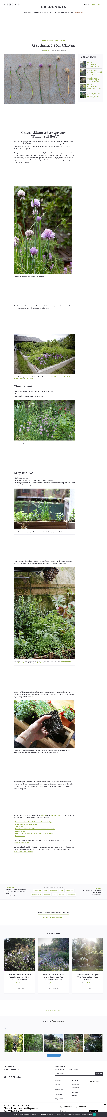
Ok (94, 1114)
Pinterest (76, 1084)
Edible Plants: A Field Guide (23, 852)
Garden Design (69, 890)
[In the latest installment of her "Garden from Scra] (53, 1043)
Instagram (76, 1087)
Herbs (54, 894)
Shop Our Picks (62, 12)
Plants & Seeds (37, 890)
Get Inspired (27, 12)
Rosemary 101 (20, 836)
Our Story (71, 12)
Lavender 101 (20, 831)
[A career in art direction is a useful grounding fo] (93, 1043)
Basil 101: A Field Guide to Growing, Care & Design (33, 822)
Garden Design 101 (38, 12)
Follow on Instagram (54, 1055)
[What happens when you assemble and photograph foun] (33, 1043)
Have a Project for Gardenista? (59, 1099)
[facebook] (13, 4)
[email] (18, 4)
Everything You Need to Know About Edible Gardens (34, 833)
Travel (46, 12)
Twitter (76, 1092)
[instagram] (10, 4)
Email (75, 1095)
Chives (45, 890)
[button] (86, 4)
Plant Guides (62, 894)
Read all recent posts (53, 1010)
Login (99, 4)
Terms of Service (59, 1089)
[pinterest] (7, 4)
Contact (57, 1087)
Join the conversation (54, 917)
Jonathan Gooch (41, 662)
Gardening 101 (47, 894)
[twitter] (15, 4)
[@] (8, 1030)
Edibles (43, 815)
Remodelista (79, 12)
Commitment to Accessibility (59, 1095)
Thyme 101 (19, 826)
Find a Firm (53, 12)
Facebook (76, 1089)
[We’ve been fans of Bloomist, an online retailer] (14, 1043)
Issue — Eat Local (60, 40)
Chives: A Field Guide (21, 843)
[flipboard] (4, 4)
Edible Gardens (53, 890)
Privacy (57, 1092)
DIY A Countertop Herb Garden (26, 824)
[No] (105, 1114)
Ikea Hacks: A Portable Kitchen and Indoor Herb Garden (35, 829)
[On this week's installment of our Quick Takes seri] (73, 1043)
